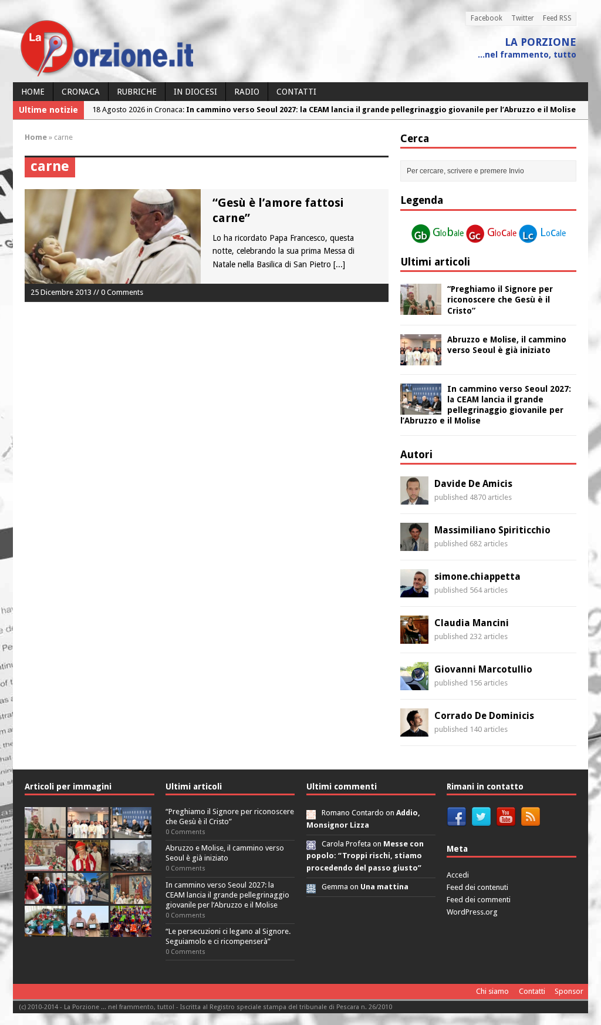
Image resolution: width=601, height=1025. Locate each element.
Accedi (458, 875)
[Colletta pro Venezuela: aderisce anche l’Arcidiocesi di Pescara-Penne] (130, 864)
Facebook (486, 18)
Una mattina (384, 886)
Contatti (296, 91)
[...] (339, 264)
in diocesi (195, 91)
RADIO (246, 91)
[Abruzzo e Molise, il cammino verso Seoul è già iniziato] (420, 358)
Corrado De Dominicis (484, 715)
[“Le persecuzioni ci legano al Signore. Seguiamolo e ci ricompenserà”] (45, 864)
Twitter (522, 18)
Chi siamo (492, 991)
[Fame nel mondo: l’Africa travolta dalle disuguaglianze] (45, 930)
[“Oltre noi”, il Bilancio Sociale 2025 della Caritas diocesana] (130, 930)
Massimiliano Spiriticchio (492, 530)
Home (33, 91)
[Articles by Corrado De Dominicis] (414, 730)
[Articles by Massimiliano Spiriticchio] (414, 544)
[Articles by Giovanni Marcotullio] (414, 683)
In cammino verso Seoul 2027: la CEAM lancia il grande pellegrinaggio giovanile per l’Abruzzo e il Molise (227, 895)
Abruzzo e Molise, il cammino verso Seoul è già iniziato (225, 852)
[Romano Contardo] (311, 812)
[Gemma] (311, 886)
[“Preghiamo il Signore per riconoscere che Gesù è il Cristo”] (420, 308)
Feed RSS (557, 18)
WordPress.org (472, 912)
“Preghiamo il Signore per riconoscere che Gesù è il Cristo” (500, 299)
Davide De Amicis (473, 483)
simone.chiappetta (477, 576)
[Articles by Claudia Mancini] (414, 637)
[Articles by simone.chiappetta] (414, 591)
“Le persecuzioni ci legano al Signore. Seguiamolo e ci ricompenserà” (228, 936)
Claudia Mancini (471, 623)
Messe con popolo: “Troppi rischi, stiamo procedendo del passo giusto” (365, 856)
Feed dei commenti (479, 899)
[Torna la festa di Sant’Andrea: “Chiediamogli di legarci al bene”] (130, 897)
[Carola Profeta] (311, 843)
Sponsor (569, 991)
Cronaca (81, 91)
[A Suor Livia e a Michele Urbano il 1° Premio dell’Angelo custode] (88, 930)
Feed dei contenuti (477, 887)
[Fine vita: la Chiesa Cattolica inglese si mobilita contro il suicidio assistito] (45, 897)
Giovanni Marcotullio (483, 669)
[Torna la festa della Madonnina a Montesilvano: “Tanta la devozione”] (88, 897)
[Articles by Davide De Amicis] (414, 498)
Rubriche (137, 91)
